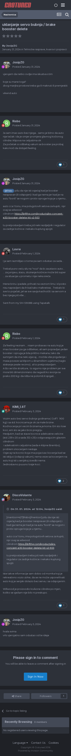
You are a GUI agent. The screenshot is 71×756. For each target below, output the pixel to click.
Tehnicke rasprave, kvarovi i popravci (45, 49)
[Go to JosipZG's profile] (6, 64)
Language (19, 742)
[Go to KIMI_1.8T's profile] (6, 409)
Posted (26, 66)
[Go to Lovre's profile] (6, 251)
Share (17, 696)
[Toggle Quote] (8, 509)
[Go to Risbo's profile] (6, 123)
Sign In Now (35, 676)
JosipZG (11, 45)
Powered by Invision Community (35, 750)
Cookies (54, 742)
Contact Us (38, 742)
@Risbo (8, 190)
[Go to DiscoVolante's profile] (6, 497)
